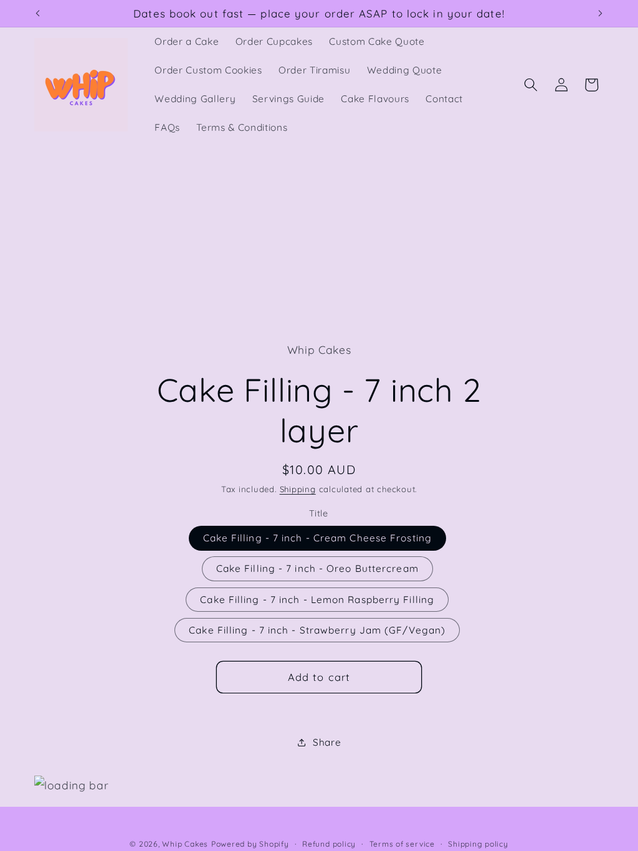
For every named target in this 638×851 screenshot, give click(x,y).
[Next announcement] (600, 14)
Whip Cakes (185, 844)
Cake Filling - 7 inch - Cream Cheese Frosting (317, 538)
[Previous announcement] (38, 14)
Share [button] (327, 742)
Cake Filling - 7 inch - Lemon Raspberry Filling (317, 600)
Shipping (298, 489)
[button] (531, 85)
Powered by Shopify (250, 844)
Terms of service (402, 844)
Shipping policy (478, 844)
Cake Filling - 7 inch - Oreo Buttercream (317, 568)
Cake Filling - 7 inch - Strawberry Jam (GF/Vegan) (317, 630)
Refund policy (329, 844)
